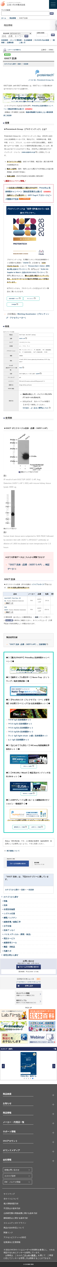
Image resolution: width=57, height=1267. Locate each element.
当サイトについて (11, 1199)
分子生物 (7, 926)
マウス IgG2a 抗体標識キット (20, 728)
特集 (5, 901)
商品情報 (13, 18)
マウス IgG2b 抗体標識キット (21, 732)
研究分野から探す (11, 955)
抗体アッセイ (9, 930)
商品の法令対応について (14, 1228)
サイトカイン (30, 298)
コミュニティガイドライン (15, 1223)
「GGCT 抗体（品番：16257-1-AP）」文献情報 (27, 644)
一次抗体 (25, 64)
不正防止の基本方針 (12, 1208)
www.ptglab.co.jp (28, 152)
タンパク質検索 (15, 40)
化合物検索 (28, 40)
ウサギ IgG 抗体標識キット (19, 720)
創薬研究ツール (10, 943)
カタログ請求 (10, 1176)
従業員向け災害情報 (12, 1242)
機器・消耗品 (9, 947)
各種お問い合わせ (11, 1170)
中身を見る (25, 1076)
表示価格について (13, 851)
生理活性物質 (9, 909)
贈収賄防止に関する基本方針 (16, 1218)
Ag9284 (38, 373)
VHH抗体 (14, 304)
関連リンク (8, 1233)
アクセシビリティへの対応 (15, 1237)
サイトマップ (9, 1194)
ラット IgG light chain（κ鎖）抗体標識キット (28, 736)
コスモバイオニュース (34, 982)
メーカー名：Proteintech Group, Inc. (41, 80)
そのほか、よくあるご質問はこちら (35, 408)
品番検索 (10, 42)
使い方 (23, 42)
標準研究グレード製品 (19, 827)
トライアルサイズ (38, 584)
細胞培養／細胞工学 (12, 922)
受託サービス (9, 938)
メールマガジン (21, 982)
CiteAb (25, 263)
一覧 (54, 1049)
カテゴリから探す (10, 64)
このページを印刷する (14, 49)
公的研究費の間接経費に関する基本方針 (21, 1213)
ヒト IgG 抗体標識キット (18, 740)
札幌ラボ (7, 951)
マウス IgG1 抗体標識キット (20, 724)
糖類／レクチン (10, 918)
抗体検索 (4, 40)
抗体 (19, 64)
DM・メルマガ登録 (12, 1182)
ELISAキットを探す (28, 793)
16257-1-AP (22, 338)
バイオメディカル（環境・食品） (18, 934)
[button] (54, 1066)
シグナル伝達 (9, 913)
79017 (20, 367)
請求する (33, 1076)
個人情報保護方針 (11, 1204)
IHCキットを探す (27, 766)
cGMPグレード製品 (36, 827)
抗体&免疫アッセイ (14, 298)
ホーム (3, 18)
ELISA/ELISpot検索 (42, 40)
